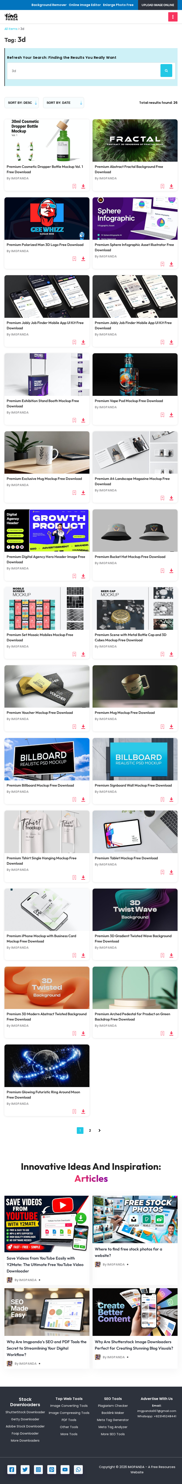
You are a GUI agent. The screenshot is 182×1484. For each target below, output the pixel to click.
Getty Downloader (25, 1419)
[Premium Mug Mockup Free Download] (135, 686)
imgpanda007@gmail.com (156, 1411)
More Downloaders (25, 1440)
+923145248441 (165, 1416)
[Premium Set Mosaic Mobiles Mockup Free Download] (46, 608)
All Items (11, 29)
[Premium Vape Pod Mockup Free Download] (135, 374)
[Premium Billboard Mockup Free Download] (46, 759)
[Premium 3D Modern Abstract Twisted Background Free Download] (46, 987)
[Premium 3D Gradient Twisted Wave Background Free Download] (135, 909)
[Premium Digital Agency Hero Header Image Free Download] (46, 530)
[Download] (83, 186)
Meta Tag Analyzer (113, 1427)
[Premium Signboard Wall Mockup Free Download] (135, 759)
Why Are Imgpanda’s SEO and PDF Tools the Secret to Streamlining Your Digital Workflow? (47, 1348)
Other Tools (69, 1427)
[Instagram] (38, 1469)
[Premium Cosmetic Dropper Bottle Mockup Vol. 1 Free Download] (46, 140)
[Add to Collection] (74, 186)
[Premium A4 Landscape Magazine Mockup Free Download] (135, 452)
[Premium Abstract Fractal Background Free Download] (135, 140)
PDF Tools (69, 1420)
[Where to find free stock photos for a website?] (135, 1219)
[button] (158, 5)
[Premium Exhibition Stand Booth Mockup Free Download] (46, 374)
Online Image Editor (85, 5)
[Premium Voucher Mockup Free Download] (46, 686)
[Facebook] (11, 1469)
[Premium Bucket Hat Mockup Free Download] (135, 530)
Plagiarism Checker (113, 1406)
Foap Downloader (25, 1433)
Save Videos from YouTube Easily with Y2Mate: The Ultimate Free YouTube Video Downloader (45, 1265)
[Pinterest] (51, 1469)
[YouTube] (65, 1469)
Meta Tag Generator (113, 1420)
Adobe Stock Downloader (25, 1426)
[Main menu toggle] (173, 17)
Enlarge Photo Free (118, 5)
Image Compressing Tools (69, 1413)
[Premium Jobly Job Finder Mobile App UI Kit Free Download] (46, 296)
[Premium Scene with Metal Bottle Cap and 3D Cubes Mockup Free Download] (135, 608)
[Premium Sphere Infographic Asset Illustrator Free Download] (135, 218)
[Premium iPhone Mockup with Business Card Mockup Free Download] (46, 909)
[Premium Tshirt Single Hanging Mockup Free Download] (46, 831)
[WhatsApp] (78, 1469)
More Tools (69, 1434)
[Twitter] (25, 1469)
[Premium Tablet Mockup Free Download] (135, 831)
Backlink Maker (113, 1413)
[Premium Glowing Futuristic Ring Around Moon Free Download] (46, 1065)
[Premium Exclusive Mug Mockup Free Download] (46, 452)
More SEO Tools (113, 1434)
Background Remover (49, 5)
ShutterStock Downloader (25, 1412)
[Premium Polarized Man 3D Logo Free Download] (46, 218)
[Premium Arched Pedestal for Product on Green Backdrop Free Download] (135, 987)
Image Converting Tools (69, 1406)
